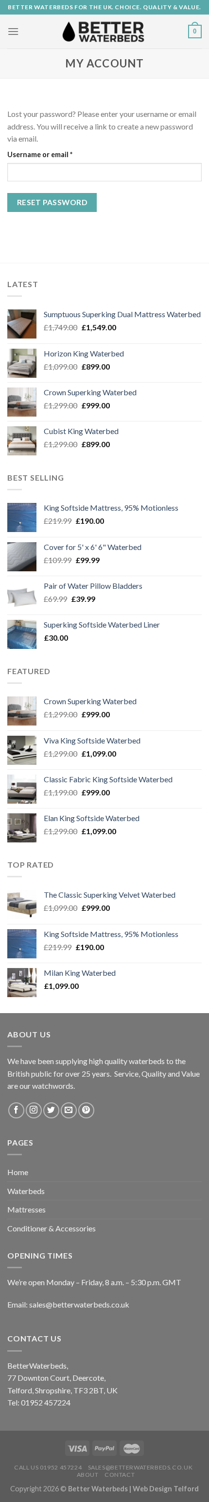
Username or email (54, 154)
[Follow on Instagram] (34, 1110)
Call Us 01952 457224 (48, 1467)
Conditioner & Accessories (51, 1228)
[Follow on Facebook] (16, 1110)
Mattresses (26, 1209)
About (88, 1474)
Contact (119, 1474)
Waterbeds (26, 1190)
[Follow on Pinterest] (86, 1110)
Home (17, 1172)
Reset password (52, 202)
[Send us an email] (69, 1110)
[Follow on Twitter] (51, 1110)
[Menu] (13, 31)
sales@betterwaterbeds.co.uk (140, 1467)
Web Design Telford (166, 1489)
